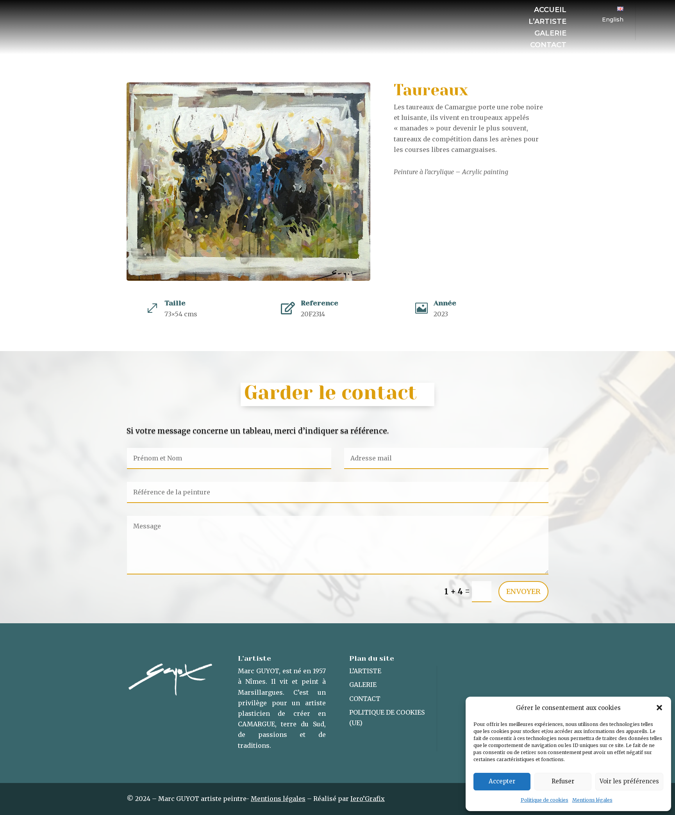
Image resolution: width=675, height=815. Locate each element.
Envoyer (523, 591)
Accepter (502, 781)
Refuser (563, 781)
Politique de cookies (544, 800)
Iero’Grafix (367, 799)
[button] (659, 708)
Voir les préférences (629, 781)
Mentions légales (592, 800)
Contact (548, 45)
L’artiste (547, 22)
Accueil (550, 10)
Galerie (550, 33)
